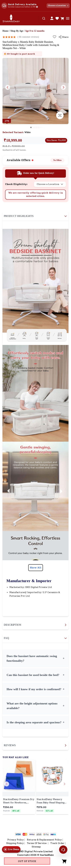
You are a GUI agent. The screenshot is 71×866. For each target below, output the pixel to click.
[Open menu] (68, 18)
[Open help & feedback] (63, 849)
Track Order (57, 843)
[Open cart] (62, 18)
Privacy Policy (15, 839)
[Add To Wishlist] (54, 36)
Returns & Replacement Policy (44, 839)
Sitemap (36, 846)
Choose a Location (57, 5)
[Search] (44, 18)
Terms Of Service (37, 843)
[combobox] (44, 18)
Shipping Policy (15, 843)
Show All (35, 567)
